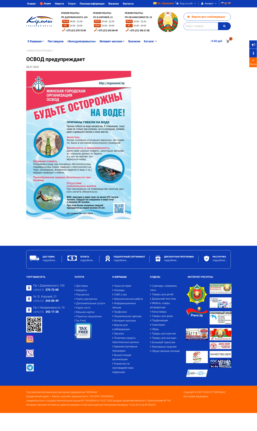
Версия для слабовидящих (208, 16)
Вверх (253, 64)
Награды (119, 290)
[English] (229, 4)
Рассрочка (82, 294)
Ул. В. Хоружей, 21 (45, 296)
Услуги (72, 3)
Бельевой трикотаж (163, 342)
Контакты (128, 3)
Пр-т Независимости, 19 (49, 307)
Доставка (82, 285)
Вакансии (113, 3)
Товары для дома (162, 316)
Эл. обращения (166, 3)
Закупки (119, 333)
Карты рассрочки (86, 299)
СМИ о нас (120, 294)
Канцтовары (159, 311)
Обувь (155, 329)
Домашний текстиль (164, 298)
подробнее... (50, 260)
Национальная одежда (127, 316)
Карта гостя (83, 307)
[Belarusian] (225, 4)
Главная (31, 3)
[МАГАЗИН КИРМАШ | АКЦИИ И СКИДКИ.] (40, 22)
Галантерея (158, 324)
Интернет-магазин (125, 320)
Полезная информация (92, 3)
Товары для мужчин (164, 333)
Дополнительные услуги (90, 303)
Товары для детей (162, 294)
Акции (47, 3)
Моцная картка (85, 312)
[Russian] (222, 4)
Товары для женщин (164, 338)
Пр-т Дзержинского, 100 (49, 285)
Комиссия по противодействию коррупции (123, 368)
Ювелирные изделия (164, 346)
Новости (59, 3)
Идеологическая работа (128, 299)
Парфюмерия (160, 320)
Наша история (122, 285)
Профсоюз (120, 311)
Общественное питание (166, 351)
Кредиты (81, 290)
